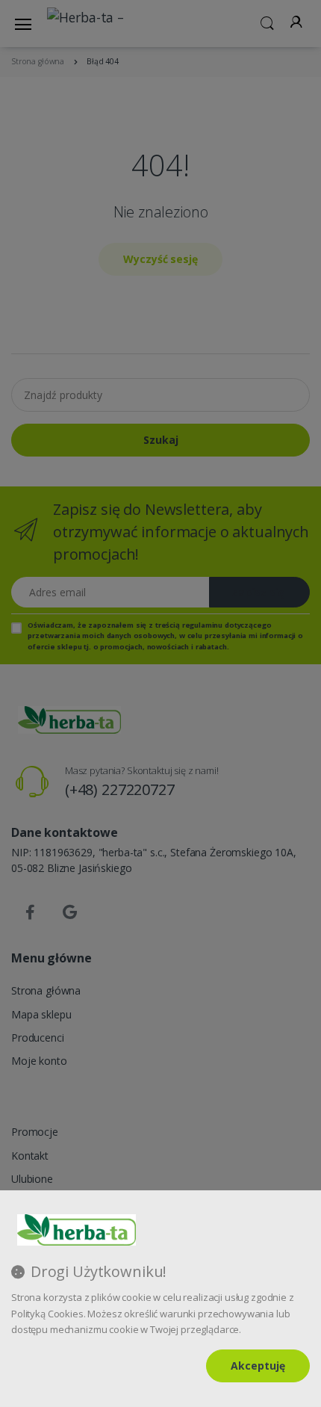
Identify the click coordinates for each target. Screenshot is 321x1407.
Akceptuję (258, 1365)
